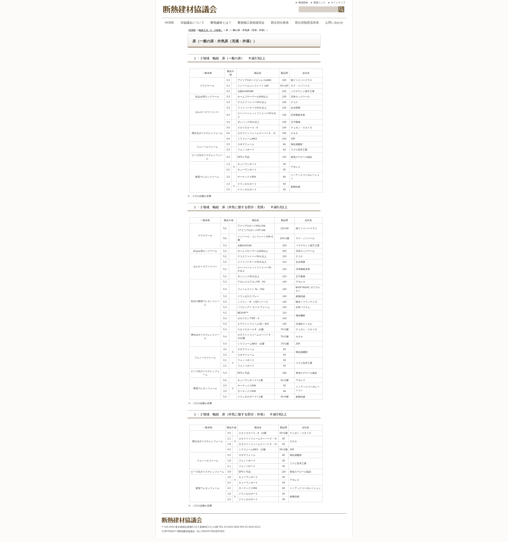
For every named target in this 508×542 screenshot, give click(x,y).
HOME (192, 30)
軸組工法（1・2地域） (211, 30)
